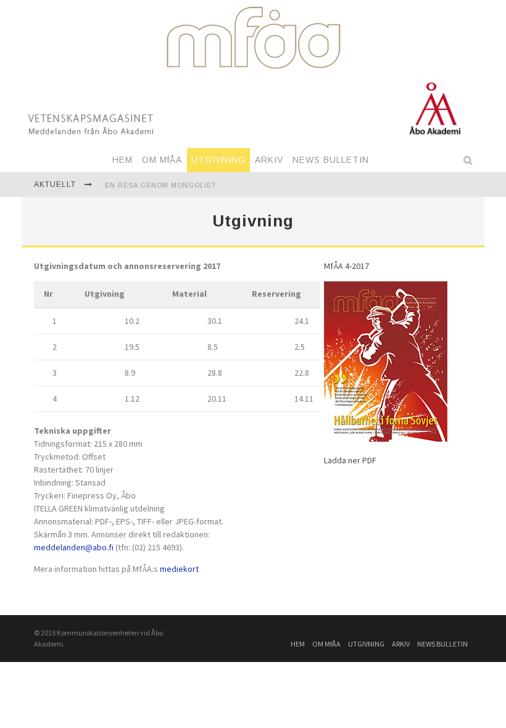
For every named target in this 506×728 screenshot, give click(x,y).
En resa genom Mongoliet (161, 185)
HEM (122, 160)
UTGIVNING (218, 160)
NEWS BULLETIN (330, 160)
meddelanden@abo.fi (74, 547)
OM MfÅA (162, 160)
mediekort (179, 568)
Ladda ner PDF (350, 460)
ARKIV (269, 160)
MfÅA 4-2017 (346, 265)
